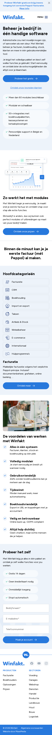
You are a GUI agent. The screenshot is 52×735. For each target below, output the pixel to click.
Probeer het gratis (24, 78)
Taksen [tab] (15, 314)
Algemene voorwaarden (32, 728)
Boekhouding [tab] (18, 298)
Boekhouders (10, 680)
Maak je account (24, 639)
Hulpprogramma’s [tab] (21, 353)
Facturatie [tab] (17, 282)
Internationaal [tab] (19, 345)
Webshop (34, 684)
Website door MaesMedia (14, 731)
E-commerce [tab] (18, 337)
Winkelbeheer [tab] (19, 329)
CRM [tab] (14, 290)
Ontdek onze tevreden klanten (26, 87)
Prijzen (6, 689)
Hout (32, 707)
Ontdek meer (24, 385)
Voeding (33, 675)
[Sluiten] (49, 3)
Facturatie (8, 675)
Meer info (24, 8)
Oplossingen (9, 684)
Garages (33, 680)
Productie (34, 698)
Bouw (32, 712)
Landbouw (34, 702)
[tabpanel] (26, 374)
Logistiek (33, 716)
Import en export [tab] (20, 306)
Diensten (33, 689)
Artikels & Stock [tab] (20, 322)
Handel (32, 693)
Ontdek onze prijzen (24, 231)
